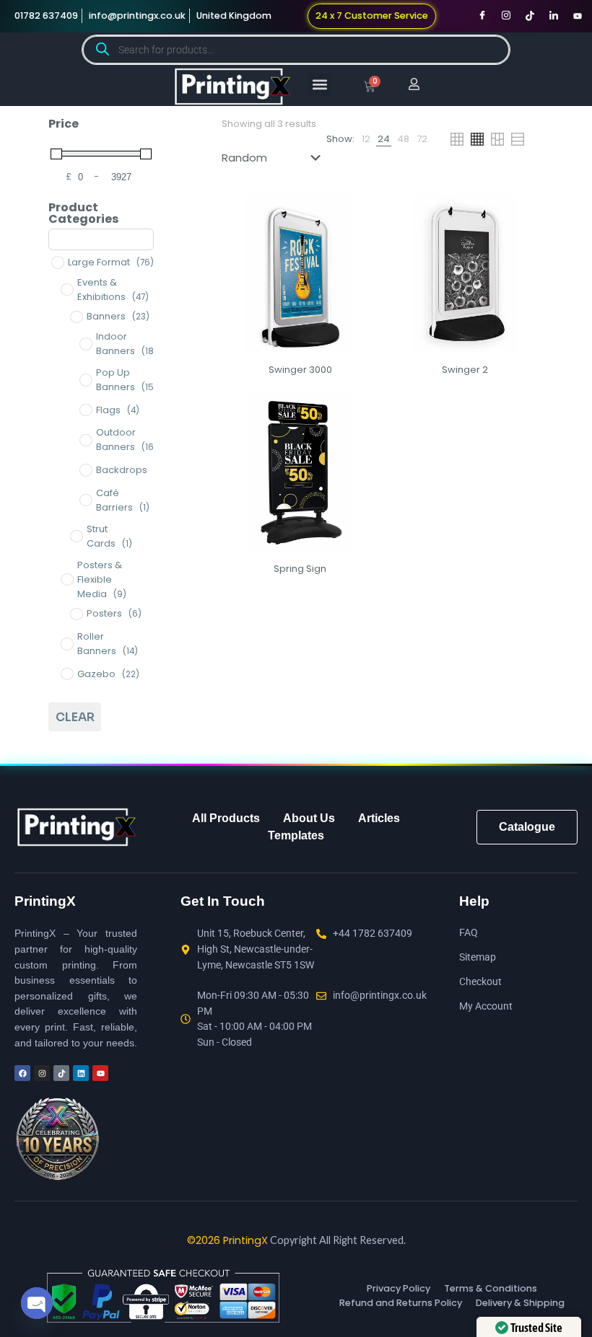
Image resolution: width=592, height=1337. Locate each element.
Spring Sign (300, 568)
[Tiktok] (530, 16)
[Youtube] (577, 16)
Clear (75, 717)
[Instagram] (506, 16)
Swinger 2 (465, 369)
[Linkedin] (81, 1073)
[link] (366, 139)
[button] (319, 85)
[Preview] (359, 245)
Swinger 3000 (300, 369)
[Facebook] (482, 16)
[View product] (359, 214)
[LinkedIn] (554, 16)
